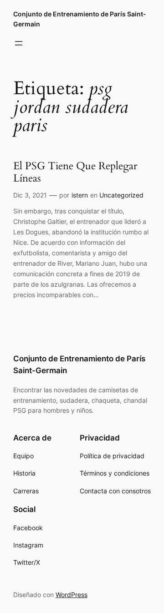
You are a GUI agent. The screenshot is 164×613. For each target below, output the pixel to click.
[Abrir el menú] (18, 43)
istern (80, 195)
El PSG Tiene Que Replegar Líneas (75, 172)
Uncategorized (121, 195)
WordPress (71, 594)
